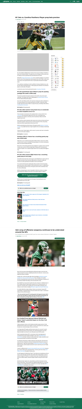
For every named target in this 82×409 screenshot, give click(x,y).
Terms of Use (51, 402)
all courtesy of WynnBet (40, 89)
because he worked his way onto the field (36, 348)
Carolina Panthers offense (43, 97)
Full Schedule (54, 89)
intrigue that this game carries (27, 77)
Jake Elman (19, 236)
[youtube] (74, 1)
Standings (23, 1)
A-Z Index (42, 403)
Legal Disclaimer (20, 403)
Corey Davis (19, 115)
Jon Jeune (19, 19)
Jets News (22, 394)
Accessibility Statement (31, 403)
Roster (27, 1)
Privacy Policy (43, 402)
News (11, 1)
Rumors (14, 1)
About (18, 402)
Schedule (18, 1)
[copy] (23, 21)
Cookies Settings (52, 403)
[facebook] (70, 1)
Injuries (30, 1)
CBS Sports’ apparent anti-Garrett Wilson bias (39, 286)
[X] (72, 1)
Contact (28, 402)
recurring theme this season (22, 104)
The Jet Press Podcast (36, 1)
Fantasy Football (23, 221)
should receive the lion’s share (39, 343)
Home (18, 221)
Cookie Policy (62, 402)
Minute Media (12, 406)
